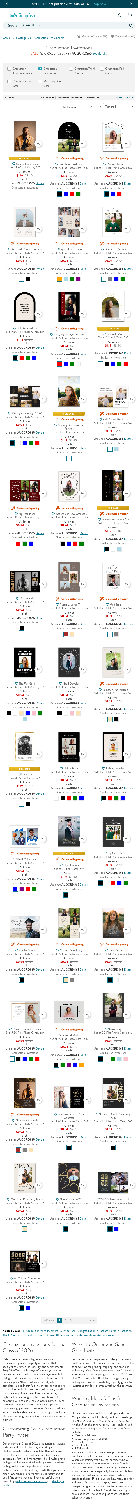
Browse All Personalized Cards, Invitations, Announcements (81, 1335)
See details (99, 53)
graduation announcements (31, 1481)
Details (40, 183)
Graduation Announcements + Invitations (58, 37)
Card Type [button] (45, 97)
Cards (6, 37)
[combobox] (69, 25)
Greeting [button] (91, 97)
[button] (4, 15)
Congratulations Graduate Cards (96, 1330)
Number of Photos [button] (68, 97)
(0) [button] (94, 36)
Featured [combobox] (110, 106)
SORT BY (95, 107)
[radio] (24, 193)
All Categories (22, 37)
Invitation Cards (34, 1335)
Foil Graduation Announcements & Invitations (48, 1330)
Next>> (91, 1320)
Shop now (99, 4)
